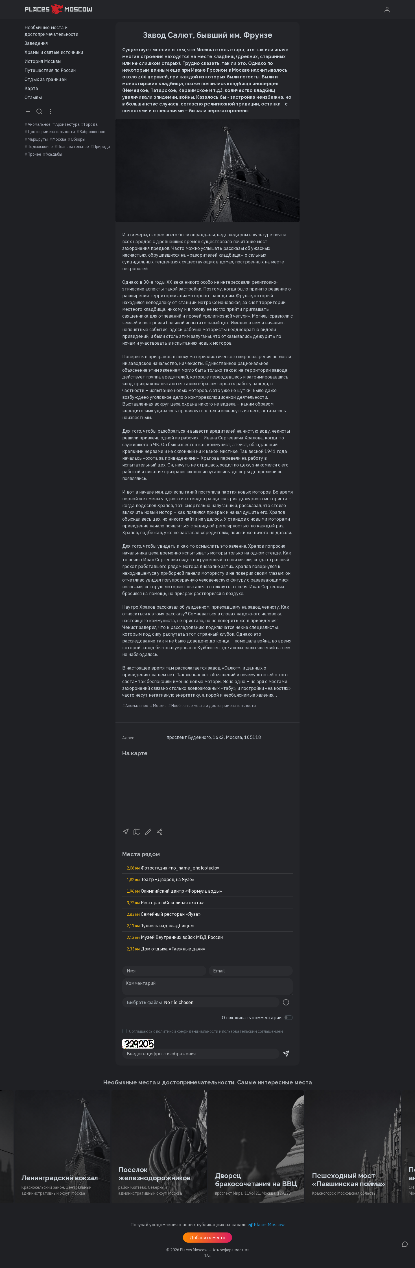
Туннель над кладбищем (160, 925)
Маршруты (38, 139)
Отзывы (33, 97)
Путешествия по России (50, 70)
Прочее (34, 154)
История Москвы (43, 61)
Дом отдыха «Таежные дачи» (166, 949)
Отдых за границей (46, 79)
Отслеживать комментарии (251, 1017)
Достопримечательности (51, 131)
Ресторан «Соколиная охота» (165, 902)
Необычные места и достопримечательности (51, 31)
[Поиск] (39, 111)
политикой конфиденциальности (187, 1031)
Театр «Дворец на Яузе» (160, 879)
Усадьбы (54, 154)
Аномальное (39, 124)
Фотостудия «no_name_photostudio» (173, 868)
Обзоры (78, 139)
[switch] (288, 1017)
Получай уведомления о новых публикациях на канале (207, 1224)
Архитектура (67, 124)
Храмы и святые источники (54, 52)
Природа (101, 146)
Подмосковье (40, 146)
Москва (59, 139)
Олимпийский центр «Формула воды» (174, 891)
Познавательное (73, 146)
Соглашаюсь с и (206, 1031)
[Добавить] (28, 111)
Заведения (36, 43)
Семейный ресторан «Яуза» (163, 914)
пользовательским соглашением (252, 1031)
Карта (31, 88)
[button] (125, 831)
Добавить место (207, 1237)
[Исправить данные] (148, 831)
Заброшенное (92, 131)
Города (91, 124)
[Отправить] (286, 1054)
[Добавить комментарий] (404, 1244)
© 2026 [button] (207, 1249)
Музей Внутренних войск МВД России (175, 937)
